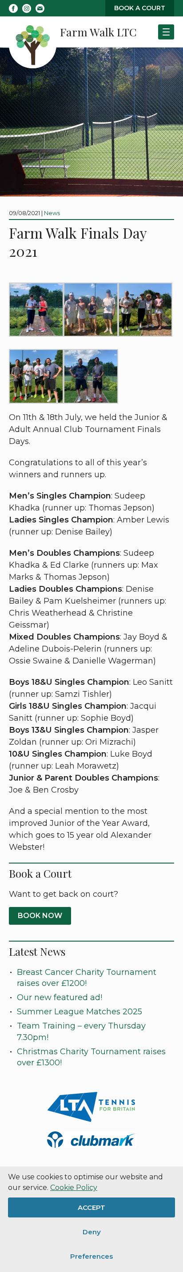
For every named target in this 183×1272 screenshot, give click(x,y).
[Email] (40, 8)
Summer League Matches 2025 (79, 1012)
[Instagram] (26, 8)
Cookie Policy (73, 1187)
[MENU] (166, 31)
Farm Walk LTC (98, 31)
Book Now (40, 915)
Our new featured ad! (59, 997)
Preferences (91, 1256)
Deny (92, 1232)
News (52, 212)
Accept (91, 1207)
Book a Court (139, 8)
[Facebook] (13, 8)
